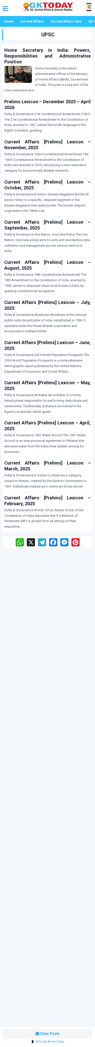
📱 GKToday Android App (47, 1041)
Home (9, 21)
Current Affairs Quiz (66, 21)
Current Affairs (32, 21)
